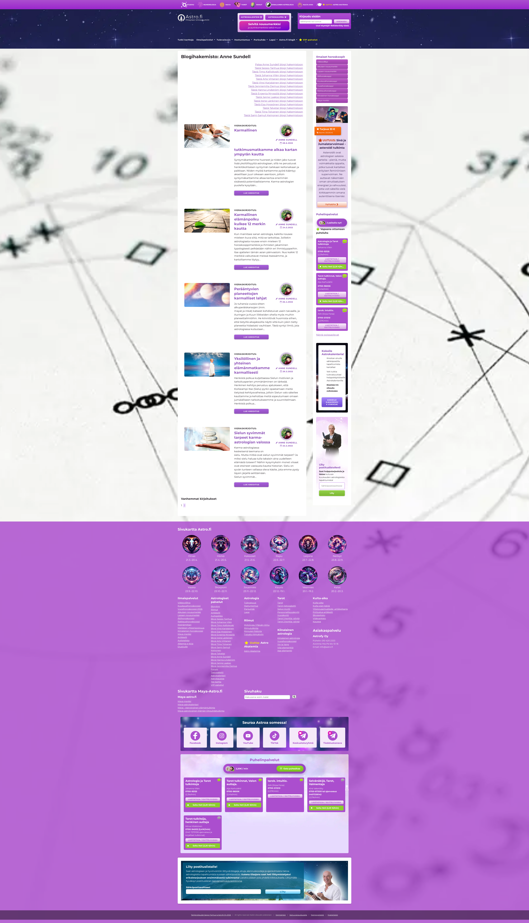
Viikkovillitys (322, 62)
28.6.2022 (287, 143)
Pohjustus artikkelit (323, 612)
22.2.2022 (287, 446)
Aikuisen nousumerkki (327, 67)
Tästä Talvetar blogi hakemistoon (283, 108)
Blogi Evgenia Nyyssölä (223, 634)
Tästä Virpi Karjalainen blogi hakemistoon (277, 82)
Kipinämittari (184, 624)
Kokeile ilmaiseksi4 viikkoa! (332, 402)
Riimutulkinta (251, 628)
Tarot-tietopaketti (286, 606)
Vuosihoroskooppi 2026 (190, 609)
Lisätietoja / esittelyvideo (332, 260)
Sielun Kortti (283, 609)
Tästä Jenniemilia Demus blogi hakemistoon (275, 86)
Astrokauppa (276, 17)
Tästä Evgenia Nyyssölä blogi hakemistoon (277, 93)
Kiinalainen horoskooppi (328, 96)
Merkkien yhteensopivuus (191, 628)
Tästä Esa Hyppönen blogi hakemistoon (278, 104)
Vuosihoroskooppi (325, 86)
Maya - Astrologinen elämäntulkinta (196, 707)
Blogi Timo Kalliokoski (222, 625)
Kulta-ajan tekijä (321, 606)
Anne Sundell (287, 139)
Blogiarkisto (319, 615)
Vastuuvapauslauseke (298, 915)
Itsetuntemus (242, 40)
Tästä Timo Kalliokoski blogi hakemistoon (277, 71)
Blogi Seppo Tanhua (221, 619)
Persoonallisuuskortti (288, 612)
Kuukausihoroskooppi (327, 81)
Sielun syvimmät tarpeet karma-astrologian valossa (252, 437)
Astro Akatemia (336, 5)
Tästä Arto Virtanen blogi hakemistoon (279, 78)
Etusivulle (183, 646)
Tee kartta (216, 682)
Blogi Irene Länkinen (221, 638)
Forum (214, 669)
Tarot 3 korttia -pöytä (288, 621)
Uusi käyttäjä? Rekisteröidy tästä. (332, 25)
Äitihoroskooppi (324, 76)
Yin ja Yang (283, 644)
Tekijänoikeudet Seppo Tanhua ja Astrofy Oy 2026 (211, 915)
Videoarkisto (319, 618)
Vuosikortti (283, 615)
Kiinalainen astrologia (283, 5)
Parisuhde (260, 40)
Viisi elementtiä (285, 647)
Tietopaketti (217, 672)
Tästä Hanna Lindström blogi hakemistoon (277, 89)
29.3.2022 (287, 371)
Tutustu (331, 204)
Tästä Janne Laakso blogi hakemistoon (279, 97)
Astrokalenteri (250, 17)
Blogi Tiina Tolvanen (221, 644)
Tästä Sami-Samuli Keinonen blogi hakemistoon (273, 115)
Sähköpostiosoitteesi (198, 887)
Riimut (259, 5)
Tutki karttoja (186, 40)
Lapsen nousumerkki (326, 71)
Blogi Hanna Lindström (223, 660)
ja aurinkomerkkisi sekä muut (264, 25)
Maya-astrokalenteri (188, 704)
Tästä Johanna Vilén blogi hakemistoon (279, 75)
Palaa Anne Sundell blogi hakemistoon (279, 64)
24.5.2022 (287, 227)
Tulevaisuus (224, 40)
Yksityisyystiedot (317, 915)
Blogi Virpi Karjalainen (222, 628)
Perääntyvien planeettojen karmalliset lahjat (250, 293)
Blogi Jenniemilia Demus (224, 666)
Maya (228, 5)
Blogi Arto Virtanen (221, 641)
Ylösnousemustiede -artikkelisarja (330, 609)
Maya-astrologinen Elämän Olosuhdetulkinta (201, 711)
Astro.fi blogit (287, 40)
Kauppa (317, 621)
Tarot (244, 5)
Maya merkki (323, 100)
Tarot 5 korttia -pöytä (288, 618)
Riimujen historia (253, 631)
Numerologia (209, 5)
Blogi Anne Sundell (221, 656)
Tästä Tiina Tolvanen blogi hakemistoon (279, 111)
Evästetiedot (333, 915)
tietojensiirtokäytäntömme (227, 881)
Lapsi (272, 40)
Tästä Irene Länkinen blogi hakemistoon (278, 100)
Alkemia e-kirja (185, 643)
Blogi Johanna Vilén (221, 622)
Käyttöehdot (281, 915)
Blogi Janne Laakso (221, 663)
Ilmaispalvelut (204, 40)
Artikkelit (182, 637)
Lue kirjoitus (251, 193)
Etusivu (190, 5)
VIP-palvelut (310, 40)
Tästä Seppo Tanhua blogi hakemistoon (279, 68)
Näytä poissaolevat (327, 334)
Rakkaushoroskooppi (326, 91)
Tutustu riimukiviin (254, 634)
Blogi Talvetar (218, 653)
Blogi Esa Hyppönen (221, 631)
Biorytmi (215, 606)
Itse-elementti (284, 650)
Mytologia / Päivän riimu (256, 625)
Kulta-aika (308, 5)
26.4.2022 (287, 302)
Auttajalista (183, 640)
